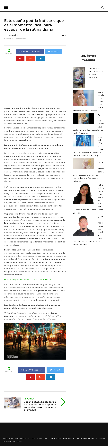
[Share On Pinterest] (20, 58)
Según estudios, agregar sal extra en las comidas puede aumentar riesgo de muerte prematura (40, 406)
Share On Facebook (30, 51)
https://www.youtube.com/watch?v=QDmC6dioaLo (27, 279)
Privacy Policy (68, 438)
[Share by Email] (40, 58)
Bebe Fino (13, 35)
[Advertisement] (27, 85)
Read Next (30, 399)
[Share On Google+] (30, 58)
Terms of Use (55, 438)
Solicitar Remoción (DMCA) (86, 438)
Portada (102, 438)
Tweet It (54, 51)
